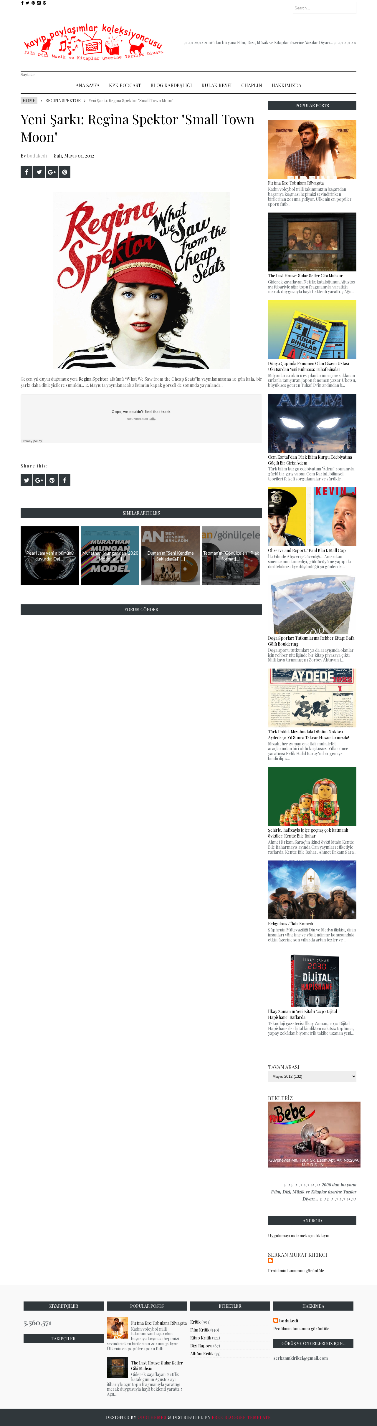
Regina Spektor (63, 100)
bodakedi (37, 155)
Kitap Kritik (200, 1338)
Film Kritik (199, 1330)
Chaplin (251, 85)
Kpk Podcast (125, 85)
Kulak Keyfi (216, 85)
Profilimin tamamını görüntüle (296, 1271)
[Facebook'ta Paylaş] (26, 172)
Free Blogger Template (241, 1417)
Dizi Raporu (201, 1346)
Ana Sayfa (88, 85)
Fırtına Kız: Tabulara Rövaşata (159, 1323)
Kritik (195, 1322)
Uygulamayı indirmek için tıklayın (298, 1235)
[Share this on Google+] (52, 172)
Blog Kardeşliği (171, 85)
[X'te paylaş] (39, 172)
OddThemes (152, 1417)
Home (29, 100)
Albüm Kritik (202, 1354)
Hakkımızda (286, 85)
